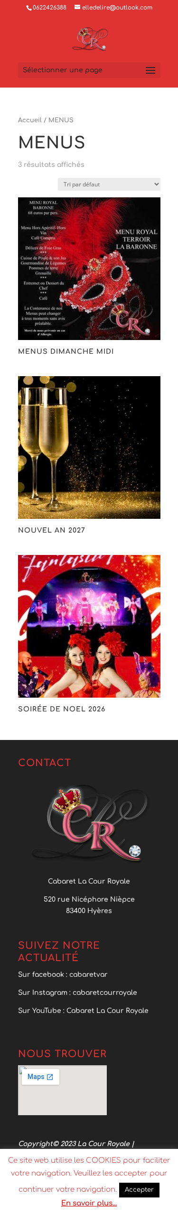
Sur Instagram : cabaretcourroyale (77, 992)
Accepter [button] (139, 1190)
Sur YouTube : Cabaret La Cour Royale (84, 1010)
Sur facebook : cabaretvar (63, 974)
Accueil (30, 120)
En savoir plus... (89, 1203)
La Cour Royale (103, 1144)
